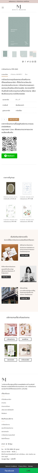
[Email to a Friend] (30, 62)
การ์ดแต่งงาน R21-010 (26, 222)
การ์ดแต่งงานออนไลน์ (8, 435)
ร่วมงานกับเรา (6, 406)
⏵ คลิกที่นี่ (13, 459)
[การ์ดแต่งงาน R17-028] (27, 188)
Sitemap (30, 466)
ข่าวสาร (4, 403)
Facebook (9, 470)
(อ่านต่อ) (24, 389)
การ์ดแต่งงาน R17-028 (26, 199)
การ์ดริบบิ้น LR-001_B (10, 199)
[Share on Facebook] (25, 62)
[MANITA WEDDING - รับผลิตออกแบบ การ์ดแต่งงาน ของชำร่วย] (19, 7)
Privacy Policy (22, 466)
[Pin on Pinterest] (33, 62)
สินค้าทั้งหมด (5, 438)
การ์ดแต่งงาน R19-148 (10, 222)
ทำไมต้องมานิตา (6, 399)
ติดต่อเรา (4, 413)
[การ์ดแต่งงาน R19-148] (11, 211)
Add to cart (14, 119)
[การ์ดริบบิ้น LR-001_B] (11, 188)
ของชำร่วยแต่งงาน (7, 428)
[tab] (5, 74)
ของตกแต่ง (5, 432)
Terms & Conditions (11, 466)
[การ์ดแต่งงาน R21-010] (27, 211)
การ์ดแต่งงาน (6, 425)
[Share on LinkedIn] (35, 62)
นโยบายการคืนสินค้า (8, 410)
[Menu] (3, 7)
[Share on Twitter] (28, 62)
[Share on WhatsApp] (23, 62)
